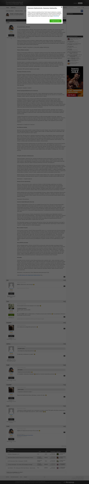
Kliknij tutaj (56, 16)
